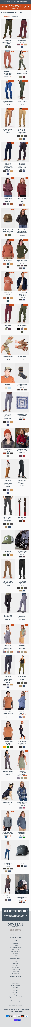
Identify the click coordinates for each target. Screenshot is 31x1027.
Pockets (15, 953)
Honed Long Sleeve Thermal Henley (22, 261)
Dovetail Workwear (14, 1009)
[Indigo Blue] (8, 174)
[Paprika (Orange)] (4, 453)
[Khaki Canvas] (25, 44)
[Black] (4, 171)
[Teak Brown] (11, 204)
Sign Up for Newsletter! (15, 997)
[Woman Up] (4, 717)
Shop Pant (8, 325)
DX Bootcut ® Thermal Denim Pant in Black (22, 165)
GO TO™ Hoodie (8, 260)
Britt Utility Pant (22, 325)
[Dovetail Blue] (20, 837)
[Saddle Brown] (11, 171)
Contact (15, 990)
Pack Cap (7, 384)
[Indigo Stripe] (25, 866)
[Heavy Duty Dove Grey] (25, 390)
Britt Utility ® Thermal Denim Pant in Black (8, 678)
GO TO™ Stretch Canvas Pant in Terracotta (7, 73)
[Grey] (8, 171)
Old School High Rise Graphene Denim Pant (7, 617)
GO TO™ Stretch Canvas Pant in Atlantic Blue (7, 863)
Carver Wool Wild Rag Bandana (22, 415)
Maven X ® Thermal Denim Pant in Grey (22, 617)
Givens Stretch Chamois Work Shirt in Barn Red (22, 451)
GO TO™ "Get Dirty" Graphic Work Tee (8, 712)
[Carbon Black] (18, 136)
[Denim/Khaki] (23, 902)
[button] (2, 7)
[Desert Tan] (6, 388)
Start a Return (15, 965)
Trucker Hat (8, 551)
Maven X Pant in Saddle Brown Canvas (7, 131)
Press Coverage (15, 985)
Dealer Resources (15, 1003)
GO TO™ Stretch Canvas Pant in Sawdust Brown (22, 131)
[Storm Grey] (8, 204)
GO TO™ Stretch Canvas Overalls (22, 742)
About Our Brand (15, 976)
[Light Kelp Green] (8, 652)
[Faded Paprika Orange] (4, 747)
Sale (15, 955)
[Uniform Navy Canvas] (22, 47)
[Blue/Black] (20, 902)
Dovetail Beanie (8, 449)
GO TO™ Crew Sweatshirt (22, 712)
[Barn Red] (23, 456)
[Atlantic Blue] (23, 139)
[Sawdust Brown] (20, 139)
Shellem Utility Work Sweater (8, 199)
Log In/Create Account (15, 1005)
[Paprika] (23, 419)
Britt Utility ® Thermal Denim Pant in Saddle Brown (8, 483)
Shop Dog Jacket (7, 802)
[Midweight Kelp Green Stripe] (18, 390)
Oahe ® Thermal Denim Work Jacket (22, 294)
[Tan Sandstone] (11, 652)
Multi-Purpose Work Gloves (22, 357)
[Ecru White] (9, 837)
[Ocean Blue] (9, 388)
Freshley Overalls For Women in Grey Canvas (8, 773)
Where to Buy (15, 949)
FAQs (15, 961)
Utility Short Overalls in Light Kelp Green (22, 773)
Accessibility (15, 973)
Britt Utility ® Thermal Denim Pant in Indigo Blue (8, 165)
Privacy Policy (25, 1009)
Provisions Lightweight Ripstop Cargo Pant (7, 42)
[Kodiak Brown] (20, 268)
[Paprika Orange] (22, 44)
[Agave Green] (8, 747)
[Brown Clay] (23, 557)
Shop (15, 940)
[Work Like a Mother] (11, 717)
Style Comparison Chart (15, 947)
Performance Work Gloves (8, 357)
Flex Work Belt (22, 517)
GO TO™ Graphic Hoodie (7, 293)
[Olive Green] (6, 329)
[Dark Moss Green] (9, 235)
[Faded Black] (9, 47)
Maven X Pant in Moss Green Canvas (22, 102)
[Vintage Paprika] (23, 521)
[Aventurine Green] (23, 837)
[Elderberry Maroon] (23, 77)
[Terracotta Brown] (4, 264)
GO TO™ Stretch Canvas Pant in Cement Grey (7, 519)
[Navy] (20, 419)
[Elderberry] (4, 204)
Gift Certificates (15, 951)
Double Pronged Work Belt (22, 552)
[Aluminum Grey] (8, 456)
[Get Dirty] (8, 717)
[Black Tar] (20, 557)
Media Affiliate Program (15, 1001)
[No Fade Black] (18, 329)
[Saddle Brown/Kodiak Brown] (23, 717)
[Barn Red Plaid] (23, 808)
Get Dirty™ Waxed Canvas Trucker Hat (8, 230)
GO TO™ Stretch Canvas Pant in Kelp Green (22, 678)
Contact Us (15, 971)
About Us (15, 979)
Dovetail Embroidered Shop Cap (22, 897)
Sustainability (15, 983)
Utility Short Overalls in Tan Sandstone (22, 647)
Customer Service (15, 958)
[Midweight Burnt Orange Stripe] (22, 390)
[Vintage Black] (22, 866)
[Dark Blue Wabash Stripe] (9, 900)
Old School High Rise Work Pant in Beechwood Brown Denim (8, 583)
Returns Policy (15, 967)
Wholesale (15, 987)
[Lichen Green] (20, 77)
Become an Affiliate (15, 999)
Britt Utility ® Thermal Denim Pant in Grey (8, 416)
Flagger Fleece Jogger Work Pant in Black (22, 482)
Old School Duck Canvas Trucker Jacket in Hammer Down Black (22, 232)
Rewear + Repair (15, 969)
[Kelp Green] (22, 136)
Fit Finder (15, 945)
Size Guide (15, 943)
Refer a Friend (15, 992)
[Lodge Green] (8, 264)
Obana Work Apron (8, 896)
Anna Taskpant (22, 40)
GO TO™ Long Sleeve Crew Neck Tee (22, 200)
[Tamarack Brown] (6, 235)
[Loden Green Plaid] (20, 808)
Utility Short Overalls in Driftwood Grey (8, 647)
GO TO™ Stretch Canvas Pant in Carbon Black (22, 583)
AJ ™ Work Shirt (22, 833)
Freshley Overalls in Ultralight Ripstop (22, 72)
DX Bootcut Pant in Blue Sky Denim (8, 102)
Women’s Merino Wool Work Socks (22, 385)
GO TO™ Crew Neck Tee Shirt (8, 742)
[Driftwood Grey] (4, 652)
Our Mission (15, 981)
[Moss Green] (6, 47)
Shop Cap (22, 862)
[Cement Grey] (25, 136)
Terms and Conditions (17, 1011)
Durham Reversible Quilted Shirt (22, 803)
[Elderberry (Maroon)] (18, 44)
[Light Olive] (4, 555)
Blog (15, 995)
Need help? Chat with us (15, 935)
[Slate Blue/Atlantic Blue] (20, 717)
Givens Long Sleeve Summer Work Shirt (7, 833)
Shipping (15, 963)
